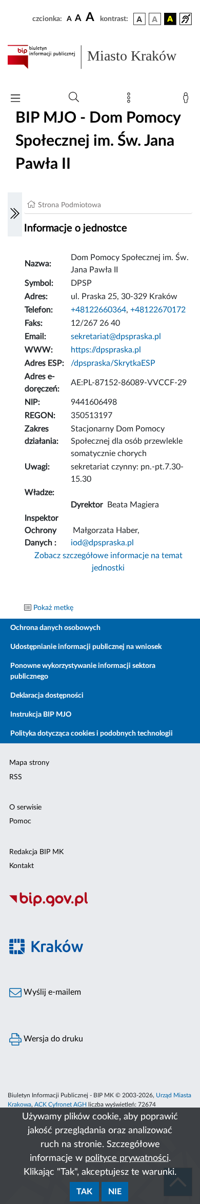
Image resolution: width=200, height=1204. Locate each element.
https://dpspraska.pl (106, 350)
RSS (15, 777)
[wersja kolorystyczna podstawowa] (139, 19)
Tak (84, 1192)
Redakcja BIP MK (36, 852)
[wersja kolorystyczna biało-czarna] (155, 19)
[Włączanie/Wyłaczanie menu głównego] (15, 99)
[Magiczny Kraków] (100, 952)
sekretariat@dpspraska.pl (116, 336)
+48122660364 (98, 310)
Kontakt (21, 866)
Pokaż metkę (53, 607)
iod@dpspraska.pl (102, 543)
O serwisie (25, 807)
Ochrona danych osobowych (55, 627)
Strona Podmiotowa (69, 205)
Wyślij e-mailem (51, 992)
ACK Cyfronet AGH (60, 1104)
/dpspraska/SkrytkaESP (113, 363)
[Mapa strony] (131, 100)
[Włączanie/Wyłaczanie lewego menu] (15, 214)
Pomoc (20, 821)
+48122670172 (158, 310)
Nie (115, 1192)
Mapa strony (29, 762)
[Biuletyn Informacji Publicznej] (100, 905)
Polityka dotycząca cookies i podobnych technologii (91, 733)
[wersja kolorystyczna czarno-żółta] (170, 19)
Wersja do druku (52, 1039)
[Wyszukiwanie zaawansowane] (74, 97)
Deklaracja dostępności (47, 695)
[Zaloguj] (187, 100)
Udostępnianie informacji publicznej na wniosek (86, 646)
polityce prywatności (127, 1158)
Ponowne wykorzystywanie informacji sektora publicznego (82, 671)
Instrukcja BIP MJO (40, 714)
